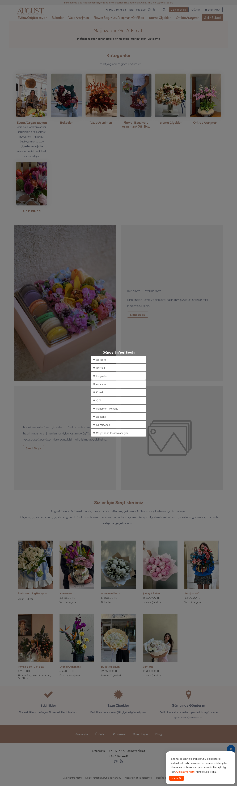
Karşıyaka (101, 376)
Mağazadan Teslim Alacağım (112, 432)
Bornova (101, 359)
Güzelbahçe (103, 424)
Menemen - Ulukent (107, 408)
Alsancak (101, 384)
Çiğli (98, 400)
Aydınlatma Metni (185, 771)
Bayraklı (100, 367)
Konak (100, 392)
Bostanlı (101, 416)
